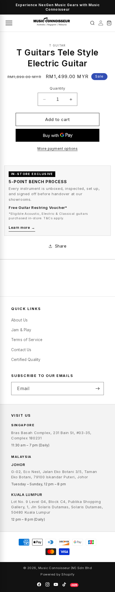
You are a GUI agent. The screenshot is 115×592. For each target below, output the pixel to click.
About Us (19, 320)
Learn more (22, 227)
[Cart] (109, 22)
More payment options (57, 148)
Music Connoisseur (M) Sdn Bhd (65, 568)
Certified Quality (25, 359)
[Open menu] (8, 23)
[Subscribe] (97, 388)
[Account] (100, 22)
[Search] (92, 22)
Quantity (57, 88)
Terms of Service (26, 339)
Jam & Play (21, 330)
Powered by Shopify (57, 574)
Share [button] (61, 246)
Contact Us (21, 350)
